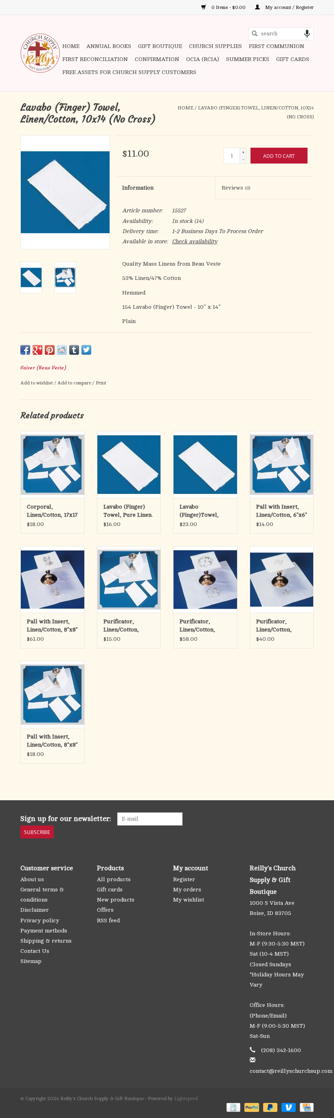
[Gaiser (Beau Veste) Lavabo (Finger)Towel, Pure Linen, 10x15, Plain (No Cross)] (205, 464)
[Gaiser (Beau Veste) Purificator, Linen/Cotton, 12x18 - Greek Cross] (282, 579)
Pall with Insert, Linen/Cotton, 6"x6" (281, 511)
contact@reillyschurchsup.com (291, 1071)
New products (115, 900)
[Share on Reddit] (62, 350)
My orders (187, 890)
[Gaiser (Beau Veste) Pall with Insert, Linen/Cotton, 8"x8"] (52, 694)
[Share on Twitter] (86, 350)
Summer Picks (247, 59)
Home (70, 46)
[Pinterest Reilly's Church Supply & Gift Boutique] (277, 818)
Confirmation (157, 59)
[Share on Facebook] (25, 350)
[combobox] (281, 33)
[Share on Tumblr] (74, 350)
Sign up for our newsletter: (65, 818)
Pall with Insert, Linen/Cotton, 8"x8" (52, 741)
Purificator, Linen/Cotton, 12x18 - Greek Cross (274, 626)
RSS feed (108, 920)
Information (138, 188)
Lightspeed (186, 1098)
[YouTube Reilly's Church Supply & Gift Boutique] (292, 818)
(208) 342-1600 (281, 1050)
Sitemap (31, 961)
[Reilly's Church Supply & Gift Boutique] (40, 53)
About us (32, 879)
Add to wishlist (37, 383)
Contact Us (34, 951)
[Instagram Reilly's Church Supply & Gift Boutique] (307, 818)
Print (101, 383)
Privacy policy (39, 920)
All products (114, 879)
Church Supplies (215, 46)
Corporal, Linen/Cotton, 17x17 (52, 511)
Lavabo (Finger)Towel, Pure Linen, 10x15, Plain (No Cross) (204, 511)
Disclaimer (34, 910)
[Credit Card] (305, 1107)
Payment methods (43, 931)
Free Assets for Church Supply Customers (129, 72)
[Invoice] (233, 1107)
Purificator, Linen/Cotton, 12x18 (121, 626)
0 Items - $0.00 (228, 7)
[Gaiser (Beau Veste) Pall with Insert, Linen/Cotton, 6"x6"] (282, 464)
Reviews (236, 188)
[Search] (254, 33)
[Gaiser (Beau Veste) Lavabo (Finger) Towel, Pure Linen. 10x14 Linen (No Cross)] (129, 464)
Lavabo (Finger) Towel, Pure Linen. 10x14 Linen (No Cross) (128, 511)
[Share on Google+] (37, 350)
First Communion (276, 46)
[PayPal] (251, 1107)
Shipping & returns (46, 941)
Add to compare (74, 383)
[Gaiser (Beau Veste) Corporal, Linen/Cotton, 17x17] (52, 464)
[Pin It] (50, 350)
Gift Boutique (160, 46)
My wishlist (188, 900)
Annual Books (108, 46)
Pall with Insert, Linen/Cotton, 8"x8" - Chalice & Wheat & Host (52, 626)
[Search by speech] (307, 34)
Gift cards (292, 59)
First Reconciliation (95, 59)
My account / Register (289, 7)
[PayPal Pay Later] (269, 1107)
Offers (105, 910)
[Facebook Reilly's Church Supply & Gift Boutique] (263, 818)
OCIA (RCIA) (202, 59)
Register (184, 879)
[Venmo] (288, 1107)
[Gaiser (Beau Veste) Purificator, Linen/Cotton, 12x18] (129, 579)
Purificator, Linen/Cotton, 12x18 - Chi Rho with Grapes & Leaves (200, 626)
